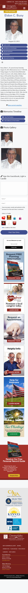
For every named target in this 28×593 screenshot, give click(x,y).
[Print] (2, 62)
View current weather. (15, 105)
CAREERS (5, 552)
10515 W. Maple (6, 566)
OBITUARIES (12, 552)
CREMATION (6, 548)
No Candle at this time (9, 227)
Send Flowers (7, 54)
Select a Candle (6, 213)
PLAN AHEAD (13, 548)
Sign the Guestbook (8, 51)
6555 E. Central (6, 557)
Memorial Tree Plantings (9, 58)
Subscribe (14, 247)
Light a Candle (7, 45)
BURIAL (19, 545)
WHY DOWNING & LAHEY (9, 545)
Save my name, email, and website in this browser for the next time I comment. (13, 208)
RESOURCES (21, 548)
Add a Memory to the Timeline (10, 48)
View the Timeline (8, 117)
